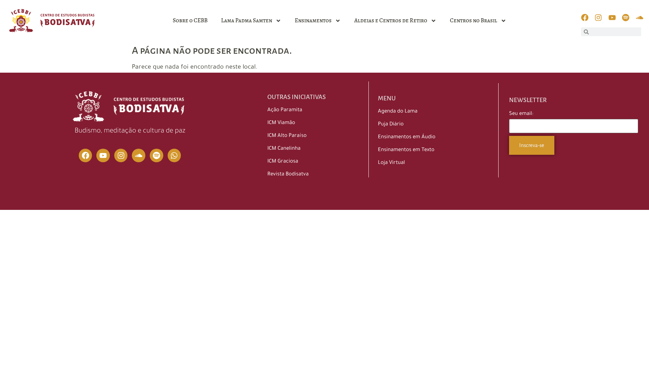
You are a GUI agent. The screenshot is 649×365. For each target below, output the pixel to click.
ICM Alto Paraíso (287, 136)
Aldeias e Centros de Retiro (390, 20)
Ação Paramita (284, 110)
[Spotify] (156, 155)
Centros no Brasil (473, 20)
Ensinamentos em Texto (406, 150)
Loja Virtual (391, 163)
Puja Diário (391, 124)
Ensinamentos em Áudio (406, 137)
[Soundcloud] (138, 155)
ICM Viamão (281, 123)
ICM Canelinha (284, 149)
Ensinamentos (313, 20)
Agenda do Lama (397, 112)
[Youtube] (103, 155)
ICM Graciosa (282, 162)
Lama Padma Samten (246, 20)
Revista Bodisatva (288, 174)
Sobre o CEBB (190, 20)
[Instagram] (121, 155)
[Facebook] (85, 155)
